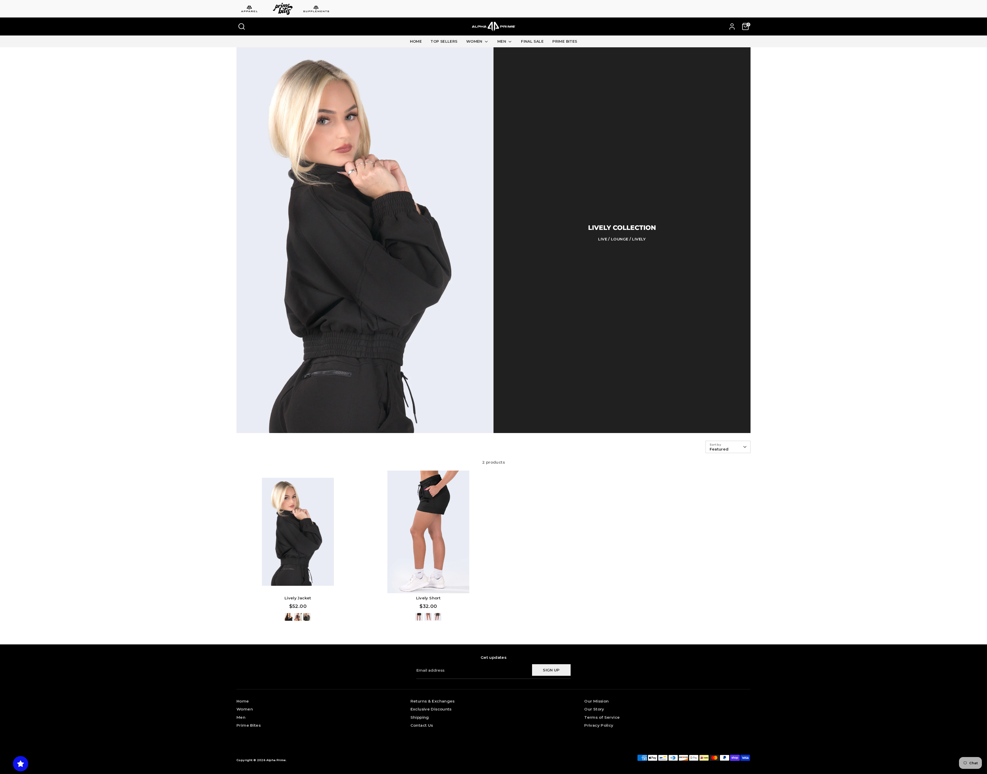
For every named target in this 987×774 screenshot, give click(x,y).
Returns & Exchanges (432, 701)
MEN (502, 41)
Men (240, 717)
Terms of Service (602, 717)
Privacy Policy (598, 725)
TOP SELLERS (444, 41)
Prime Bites (248, 725)
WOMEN (474, 41)
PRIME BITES (564, 41)
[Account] (732, 26)
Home (242, 701)
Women (244, 709)
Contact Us (421, 725)
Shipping (419, 717)
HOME (416, 41)
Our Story (594, 709)
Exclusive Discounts (431, 709)
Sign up (551, 670)
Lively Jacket (298, 598)
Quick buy (297, 584)
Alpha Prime (276, 760)
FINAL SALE (532, 41)
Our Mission (596, 701)
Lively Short (428, 598)
